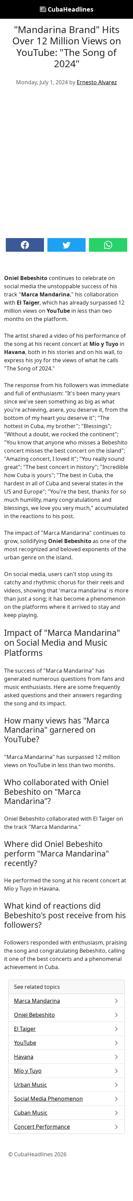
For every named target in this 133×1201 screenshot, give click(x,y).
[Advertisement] (66, 161)
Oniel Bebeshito (34, 1015)
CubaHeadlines (69, 9)
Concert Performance (42, 1126)
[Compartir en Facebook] (25, 245)
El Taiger (25, 1028)
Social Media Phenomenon (48, 1098)
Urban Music (30, 1084)
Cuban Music (30, 1112)
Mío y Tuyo (28, 1070)
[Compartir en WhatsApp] (108, 245)
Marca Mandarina (37, 1001)
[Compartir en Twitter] (66, 245)
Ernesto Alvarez (97, 82)
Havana (23, 1056)
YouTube (25, 1042)
